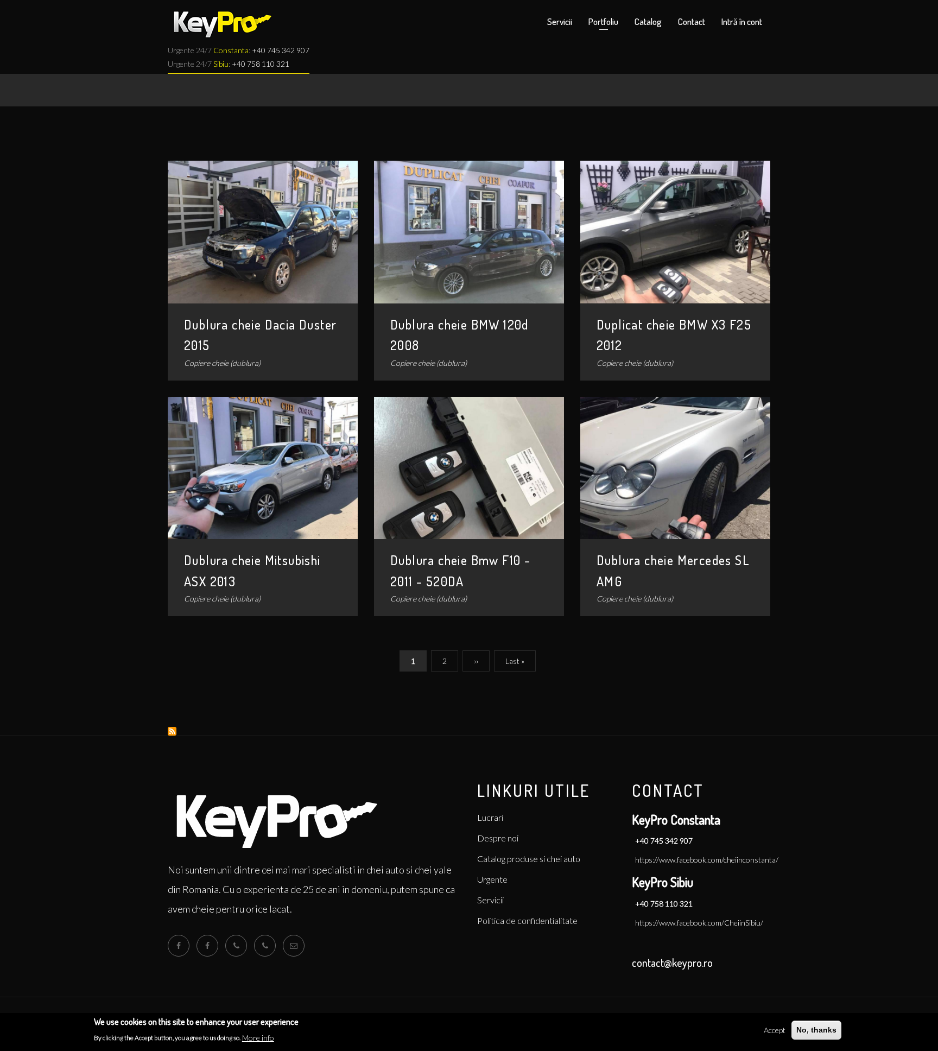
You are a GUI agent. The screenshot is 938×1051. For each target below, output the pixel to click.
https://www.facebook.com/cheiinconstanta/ (706, 859)
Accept (774, 1030)
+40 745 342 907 (280, 50)
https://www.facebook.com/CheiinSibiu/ (699, 922)
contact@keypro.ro (672, 962)
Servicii (559, 21)
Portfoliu (603, 21)
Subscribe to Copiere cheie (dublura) (172, 731)
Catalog (648, 21)
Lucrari (490, 817)
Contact (691, 21)
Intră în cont (741, 21)
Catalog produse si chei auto (528, 858)
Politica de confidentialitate (527, 920)
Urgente (492, 879)
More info (258, 1037)
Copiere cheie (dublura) (222, 363)
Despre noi (497, 838)
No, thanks (816, 1029)
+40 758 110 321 (260, 63)
